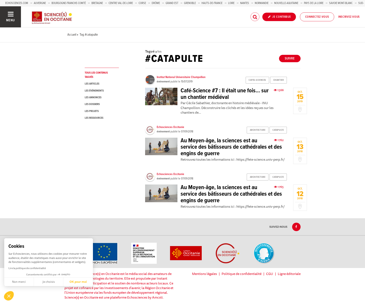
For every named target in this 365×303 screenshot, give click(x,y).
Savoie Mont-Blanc (341, 3)
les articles (92, 84)
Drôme (156, 3)
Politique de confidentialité (241, 273)
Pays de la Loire (313, 3)
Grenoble (190, 3)
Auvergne (40, 3)
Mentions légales (204, 273)
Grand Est (172, 3)
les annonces (93, 97)
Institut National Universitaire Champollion (181, 77)
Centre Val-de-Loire (121, 3)
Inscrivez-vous (349, 17)
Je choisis (48, 281)
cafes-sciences (257, 80)
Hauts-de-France (212, 3)
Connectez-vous (317, 17)
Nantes (244, 3)
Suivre (290, 58)
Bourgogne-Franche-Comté (69, 3)
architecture (258, 130)
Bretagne (97, 3)
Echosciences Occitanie (170, 127)
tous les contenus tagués (96, 75)
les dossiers (92, 104)
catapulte (278, 130)
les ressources (94, 118)
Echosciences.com (16, 3)
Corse (142, 3)
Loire (231, 3)
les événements (94, 91)
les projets (92, 111)
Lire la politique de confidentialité (27, 268)
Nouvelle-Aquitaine (286, 3)
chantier (278, 80)
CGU (269, 273)
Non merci (19, 281)
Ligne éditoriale (289, 273)
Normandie (261, 3)
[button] (9, 296)
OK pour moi (78, 281)
